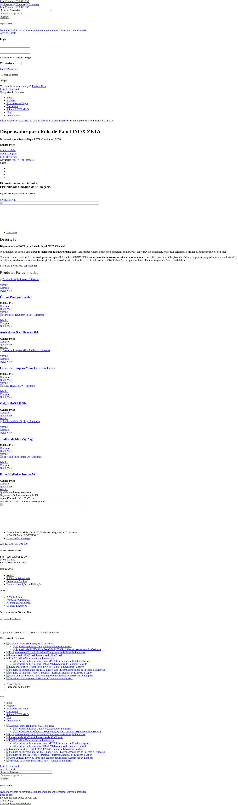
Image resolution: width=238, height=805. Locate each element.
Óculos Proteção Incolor (16, 297)
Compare (4, 803)
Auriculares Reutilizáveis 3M (19, 332)
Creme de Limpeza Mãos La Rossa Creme (28, 368)
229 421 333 (6, 543)
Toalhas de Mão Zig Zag (16, 439)
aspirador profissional (55, 30)
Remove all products (20, 803)
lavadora (4, 30)
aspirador (39, 30)
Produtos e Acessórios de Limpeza (24, 120)
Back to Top (6, 794)
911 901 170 (21, 543)
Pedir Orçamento (8, 157)
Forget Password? (9, 69)
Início (3, 120)
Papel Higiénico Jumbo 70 (17, 474)
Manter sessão (10, 74)
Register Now (39, 86)
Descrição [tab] (11, 232)
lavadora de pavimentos (21, 30)
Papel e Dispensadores (53, 120)
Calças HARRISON (13, 403)
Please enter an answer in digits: (16, 57)
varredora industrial (76, 30)
